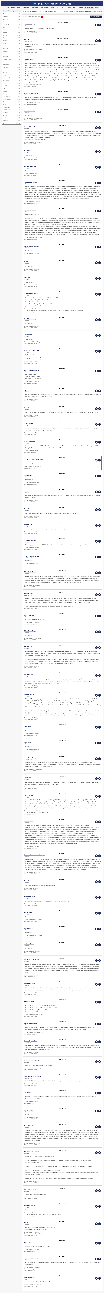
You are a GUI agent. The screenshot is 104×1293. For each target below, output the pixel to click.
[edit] (99, 25)
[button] (51, 24)
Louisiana (41, 11)
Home (24, 11)
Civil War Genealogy (32, 11)
